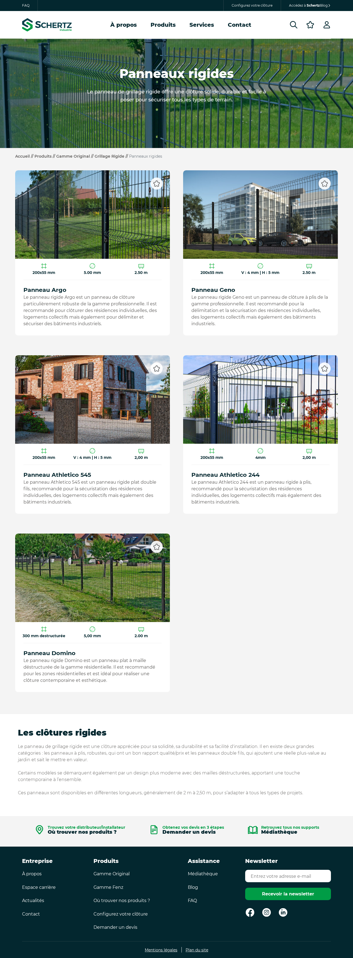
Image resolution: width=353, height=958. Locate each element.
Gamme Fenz (108, 887)
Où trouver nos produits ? (86, 831)
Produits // (45, 156)
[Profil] (327, 25)
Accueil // (24, 156)
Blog (193, 887)
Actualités (33, 900)
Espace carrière (39, 887)
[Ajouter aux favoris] (157, 183)
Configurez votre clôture (252, 5)
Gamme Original (111, 873)
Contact (239, 24)
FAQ (26, 5)
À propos (123, 24)
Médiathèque (290, 831)
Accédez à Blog (308, 5)
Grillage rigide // (112, 156)
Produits (163, 24)
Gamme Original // (75, 156)
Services (201, 24)
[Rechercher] (294, 25)
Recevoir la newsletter (288, 894)
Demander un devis (193, 831)
